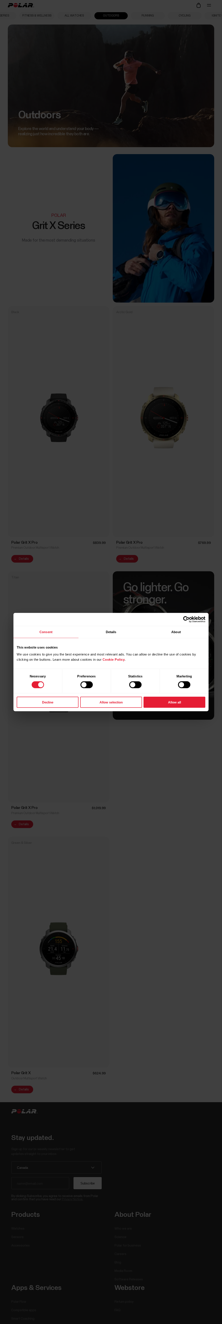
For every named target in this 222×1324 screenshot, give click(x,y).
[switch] (86, 684)
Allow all (174, 702)
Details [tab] (111, 632)
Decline (47, 702)
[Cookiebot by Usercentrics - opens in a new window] (186, 619)
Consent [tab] (45, 632)
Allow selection (111, 702)
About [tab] (176, 632)
